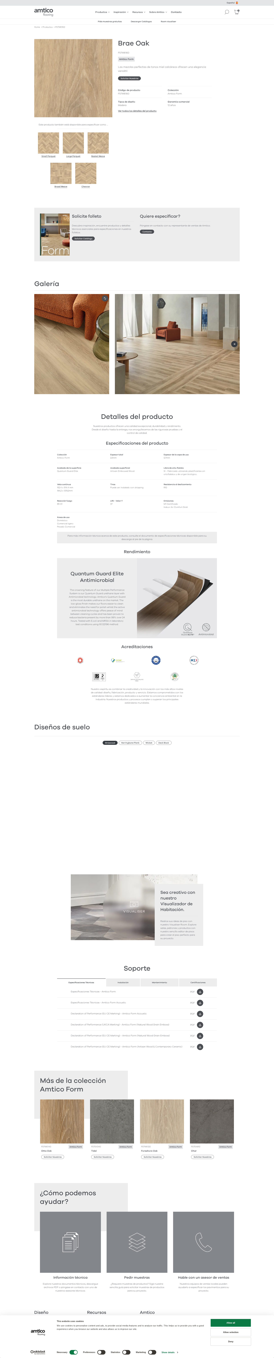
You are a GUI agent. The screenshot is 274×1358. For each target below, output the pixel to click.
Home (37, 27)
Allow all (230, 1323)
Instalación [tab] (123, 982)
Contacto (176, 12)
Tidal (94, 1150)
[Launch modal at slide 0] (105, 298)
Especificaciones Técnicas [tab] (81, 982)
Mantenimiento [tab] (159, 982)
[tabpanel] (137, 1019)
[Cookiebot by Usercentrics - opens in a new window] (37, 1352)
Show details (168, 1352)
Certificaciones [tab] (198, 982)
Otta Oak (46, 1150)
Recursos (137, 12)
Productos (101, 12)
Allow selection (231, 1332)
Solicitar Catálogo (83, 238)
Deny (230, 1341)
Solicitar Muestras (129, 78)
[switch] (101, 1352)
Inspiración (120, 12)
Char (194, 1150)
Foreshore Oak (149, 1150)
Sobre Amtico (156, 12)
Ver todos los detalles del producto (137, 111)
